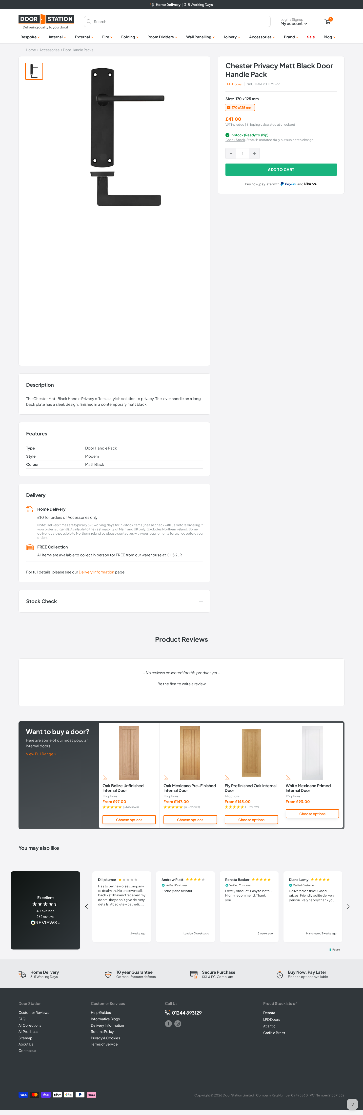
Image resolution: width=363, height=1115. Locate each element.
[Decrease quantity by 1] (231, 153)
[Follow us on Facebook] (168, 1023)
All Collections (30, 1025)
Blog (328, 36)
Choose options (129, 819)
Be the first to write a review (182, 683)
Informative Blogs (105, 1019)
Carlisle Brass (274, 1032)
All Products (28, 1031)
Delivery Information (96, 571)
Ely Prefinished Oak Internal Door (251, 788)
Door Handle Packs (78, 49)
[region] (217, 906)
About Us (26, 1044)
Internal (56, 36)
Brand (289, 36)
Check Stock (235, 140)
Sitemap (25, 1038)
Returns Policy (102, 1031)
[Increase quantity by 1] (254, 153)
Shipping (253, 124)
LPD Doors (233, 84)
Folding (128, 36)
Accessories (260, 36)
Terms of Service (104, 1044)
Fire (105, 36)
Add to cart (281, 169)
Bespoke (28, 36)
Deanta (269, 1012)
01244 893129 (187, 1013)
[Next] (343, 775)
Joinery (230, 36)
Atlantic (269, 1026)
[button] (181, 683)
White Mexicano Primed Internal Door (308, 788)
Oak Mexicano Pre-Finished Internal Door (189, 788)
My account (292, 23)
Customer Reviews (34, 1012)
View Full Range (40, 753)
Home (31, 49)
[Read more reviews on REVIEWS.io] (45, 923)
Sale (311, 36)
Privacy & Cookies (105, 1038)
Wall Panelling (198, 36)
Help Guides (101, 1012)
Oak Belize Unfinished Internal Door (123, 788)
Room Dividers (160, 36)
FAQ (22, 1019)
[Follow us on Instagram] (177, 1023)
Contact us (27, 1050)
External (82, 36)
